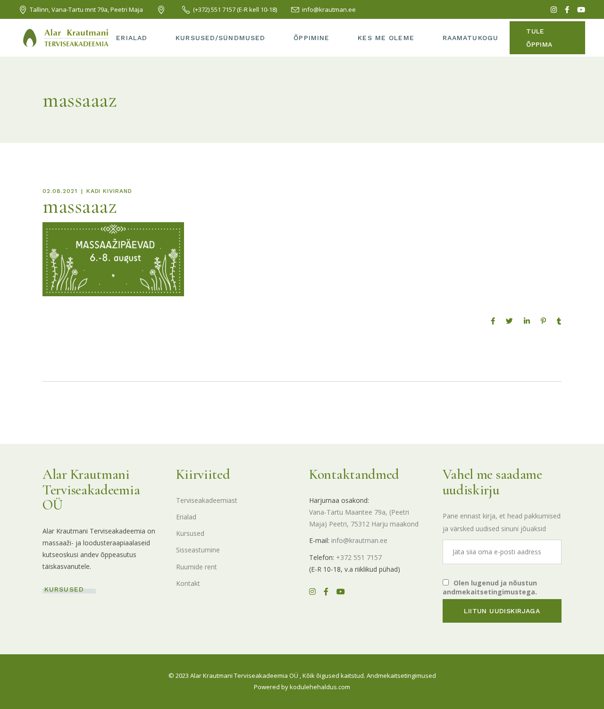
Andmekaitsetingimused (401, 675)
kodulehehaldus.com (320, 687)
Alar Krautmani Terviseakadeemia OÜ (244, 675)
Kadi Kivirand (109, 191)
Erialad (186, 516)
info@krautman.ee (359, 540)
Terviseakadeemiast (206, 500)
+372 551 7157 (359, 557)
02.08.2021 (59, 191)
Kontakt (188, 583)
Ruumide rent (196, 566)
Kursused (190, 533)
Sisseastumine (198, 549)
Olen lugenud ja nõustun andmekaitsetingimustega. (490, 587)
